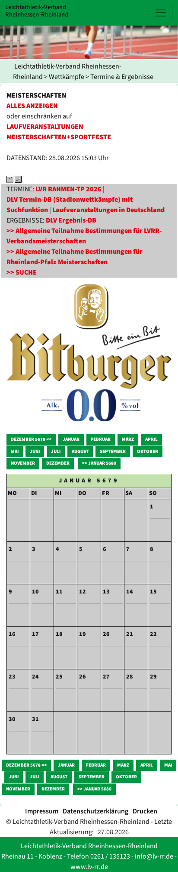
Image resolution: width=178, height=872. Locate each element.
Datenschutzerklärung (95, 811)
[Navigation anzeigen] (161, 12)
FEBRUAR (101, 439)
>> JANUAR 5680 (99, 463)
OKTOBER (147, 451)
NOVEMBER (23, 463)
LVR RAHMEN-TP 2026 (68, 189)
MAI (15, 451)
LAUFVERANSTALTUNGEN (44, 126)
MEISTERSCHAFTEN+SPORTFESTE (58, 137)
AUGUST (80, 451)
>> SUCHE (21, 272)
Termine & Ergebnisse (121, 77)
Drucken (145, 811)
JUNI (35, 451)
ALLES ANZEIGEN (32, 106)
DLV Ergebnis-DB (71, 220)
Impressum (41, 811)
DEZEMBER (58, 463)
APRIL (151, 439)
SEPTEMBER (113, 451)
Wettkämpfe (66, 77)
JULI (55, 451)
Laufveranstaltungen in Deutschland (108, 210)
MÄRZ (128, 439)
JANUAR (71, 439)
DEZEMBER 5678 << (31, 439)
